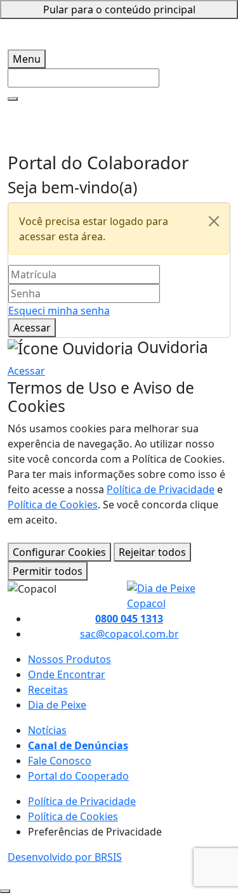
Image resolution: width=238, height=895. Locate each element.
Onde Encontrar (66, 674)
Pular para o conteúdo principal (119, 9)
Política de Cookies (53, 505)
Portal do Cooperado (78, 776)
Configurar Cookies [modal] (59, 552)
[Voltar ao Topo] (5, 891)
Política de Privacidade (161, 489)
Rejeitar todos (152, 552)
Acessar (32, 328)
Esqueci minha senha (59, 311)
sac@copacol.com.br (129, 634)
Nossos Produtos (69, 659)
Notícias (47, 730)
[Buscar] (13, 99)
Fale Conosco (59, 761)
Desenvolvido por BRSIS (65, 857)
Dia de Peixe (57, 705)
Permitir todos (48, 571)
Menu (27, 59)
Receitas (48, 690)
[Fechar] (214, 221)
